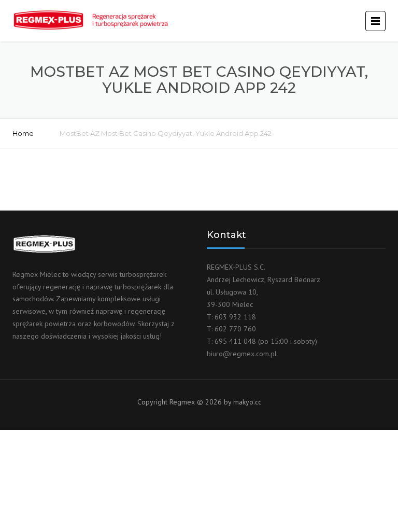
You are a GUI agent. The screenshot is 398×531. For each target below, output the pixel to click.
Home (23, 133)
